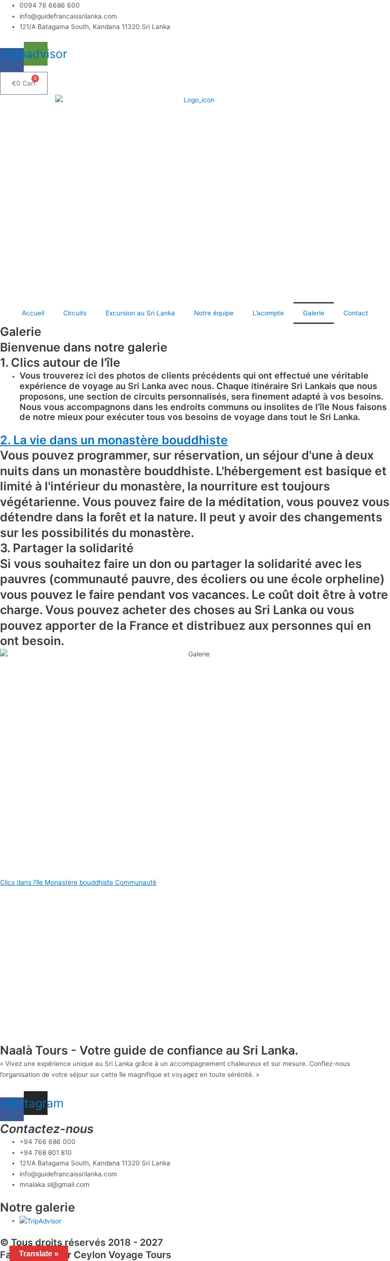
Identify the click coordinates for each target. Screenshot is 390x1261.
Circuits (75, 313)
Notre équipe (214, 313)
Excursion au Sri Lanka (140, 313)
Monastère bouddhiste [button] (80, 882)
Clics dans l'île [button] (22, 882)
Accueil (33, 313)
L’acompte (268, 313)
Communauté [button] (135, 882)
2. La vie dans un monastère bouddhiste (114, 440)
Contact (355, 313)
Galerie (313, 313)
